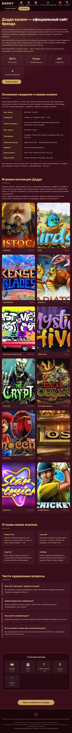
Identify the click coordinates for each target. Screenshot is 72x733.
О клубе (35, 3)
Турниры (67, 3)
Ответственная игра (52, 728)
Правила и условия (39, 728)
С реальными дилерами (48, 3)
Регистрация (24, 8)
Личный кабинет (10, 8)
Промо (60, 3)
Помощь (29, 3)
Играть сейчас (11, 82)
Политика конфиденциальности (23, 728)
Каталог (21, 3)
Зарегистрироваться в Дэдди (36, 702)
